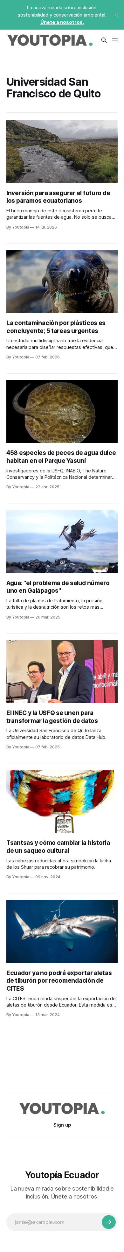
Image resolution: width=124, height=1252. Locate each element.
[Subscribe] (109, 1222)
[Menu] (115, 40)
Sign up (62, 1125)
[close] (116, 15)
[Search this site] (104, 40)
